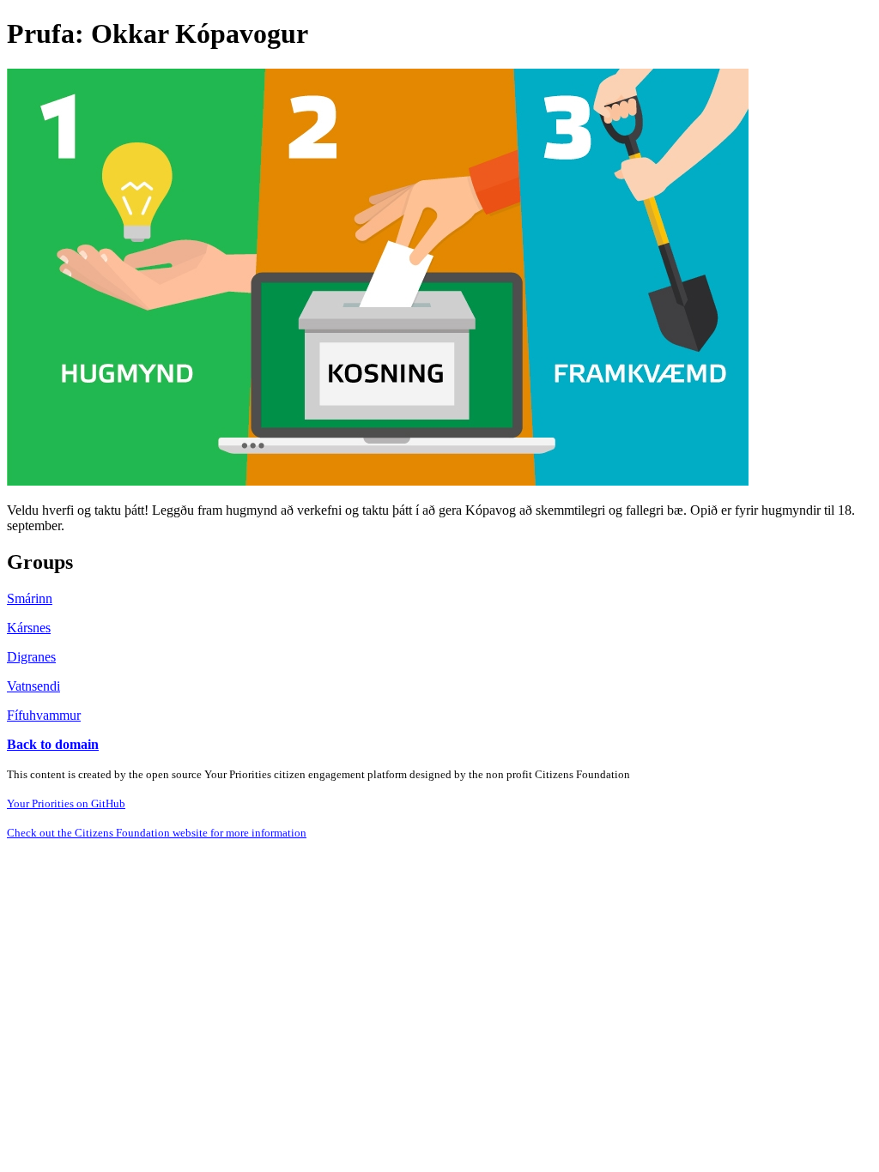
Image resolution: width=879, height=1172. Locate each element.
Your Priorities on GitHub (66, 803)
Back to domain (53, 744)
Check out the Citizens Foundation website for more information (156, 832)
